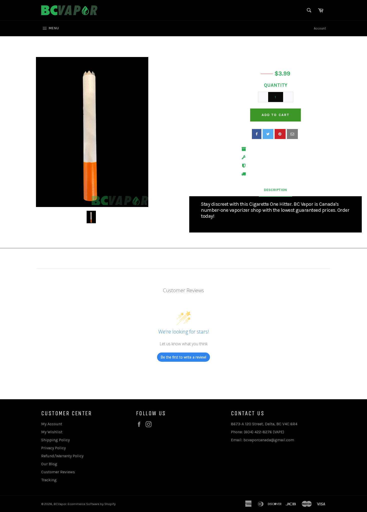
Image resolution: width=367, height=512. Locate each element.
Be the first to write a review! (183, 357)
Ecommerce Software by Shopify (92, 504)
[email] (292, 134)
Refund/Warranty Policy (62, 456)
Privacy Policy (53, 448)
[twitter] (268, 134)
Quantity (275, 85)
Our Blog (49, 464)
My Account (51, 424)
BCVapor (60, 504)
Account (320, 28)
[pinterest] (280, 134)
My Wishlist (51, 432)
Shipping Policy (55, 440)
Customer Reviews (58, 472)
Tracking (49, 480)
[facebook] (256, 134)
